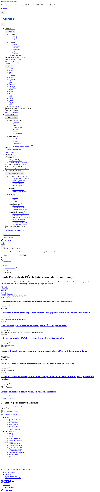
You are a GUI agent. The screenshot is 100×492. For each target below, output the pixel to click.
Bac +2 (14, 36)
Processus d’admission (15, 445)
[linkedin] (7, 482)
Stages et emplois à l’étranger (18, 162)
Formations (4, 289)
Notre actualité (13, 424)
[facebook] (2, 482)
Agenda (3, 290)
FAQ (10, 456)
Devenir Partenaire (18, 206)
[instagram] (5, 482)
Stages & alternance (7, 294)
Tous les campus (10, 268)
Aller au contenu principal (9, 1)
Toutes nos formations (15, 440)
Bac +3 (14, 38)
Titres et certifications (15, 449)
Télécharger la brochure (19, 224)
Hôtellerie (15, 48)
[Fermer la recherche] (3, 246)
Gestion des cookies (11, 476)
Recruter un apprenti (15, 451)
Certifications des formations (21, 178)
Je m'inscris (4, 8)
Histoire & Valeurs (18, 182)
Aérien (14, 44)
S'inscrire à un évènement (20, 222)
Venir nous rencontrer (10, 414)
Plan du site (8, 474)
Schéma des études (18, 185)
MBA (14, 199)
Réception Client (17, 127)
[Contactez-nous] (2, 258)
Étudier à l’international (16, 428)
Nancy (7, 270)
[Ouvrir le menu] (3, 24)
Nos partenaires (13, 422)
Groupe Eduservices (18, 180)
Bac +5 (14, 40)
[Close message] (3, 12)
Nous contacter (13, 454)
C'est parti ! (23, 255)
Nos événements (14, 426)
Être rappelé (7, 261)
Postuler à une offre (18, 221)
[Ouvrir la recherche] (3, 242)
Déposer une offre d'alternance (21, 217)
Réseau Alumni (17, 183)
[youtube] (13, 482)
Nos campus (12, 421)
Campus (7, 64)
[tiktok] (10, 482)
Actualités (4, 292)
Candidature (7, 240)
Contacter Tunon (17, 215)
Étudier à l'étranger (14, 159)
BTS (13, 196)
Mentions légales (10, 472)
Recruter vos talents (18, 207)
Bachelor (15, 198)
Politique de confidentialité (13, 478)
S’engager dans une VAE (16, 452)
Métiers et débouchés (15, 447)
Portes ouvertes (8, 237)
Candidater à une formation (20, 214)
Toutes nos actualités (7, 398)
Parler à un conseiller (18, 219)
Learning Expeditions (15, 161)
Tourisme (15, 53)
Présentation (4, 287)
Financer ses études (18, 190)
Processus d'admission (19, 191)
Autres (14, 201)
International (16, 49)
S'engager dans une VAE (20, 209)
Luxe (14, 51)
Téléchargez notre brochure (12, 235)
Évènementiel (16, 46)
